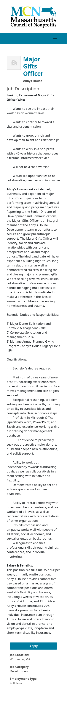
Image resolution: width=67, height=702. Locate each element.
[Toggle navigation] (55, 38)
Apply (33, 646)
